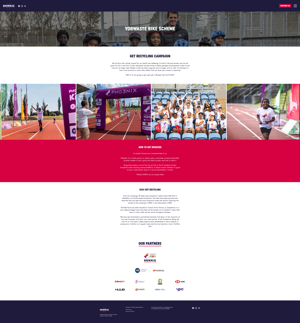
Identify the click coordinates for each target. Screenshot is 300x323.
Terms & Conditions (130, 311)
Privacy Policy (128, 309)
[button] (295, 5)
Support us (285, 6)
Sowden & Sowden (113, 314)
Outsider (110, 316)
